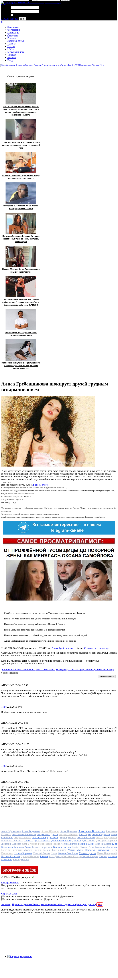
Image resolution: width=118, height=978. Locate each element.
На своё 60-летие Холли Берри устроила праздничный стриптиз (21, 270)
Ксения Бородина (42, 846)
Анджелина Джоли (47, 834)
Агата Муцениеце (11, 831)
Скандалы (12, 35)
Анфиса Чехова (22, 837)
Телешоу (11, 54)
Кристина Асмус (22, 847)
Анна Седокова (101, 834)
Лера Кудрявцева (98, 847)
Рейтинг (11, 57)
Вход (10, 60)
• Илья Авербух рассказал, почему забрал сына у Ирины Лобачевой (34, 624)
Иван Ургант (53, 843)
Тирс (4, 706)
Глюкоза (28, 840)
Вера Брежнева (68, 837)
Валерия (54, 837)
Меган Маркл (75, 850)
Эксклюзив (13, 27)
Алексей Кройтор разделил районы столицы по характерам (21, 333)
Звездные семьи (15, 41)
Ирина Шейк (87, 843)
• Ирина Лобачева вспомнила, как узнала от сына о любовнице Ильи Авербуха (39, 619)
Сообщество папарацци (96, 648)
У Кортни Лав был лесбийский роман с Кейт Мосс (28, 669)
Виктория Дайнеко (106, 837)
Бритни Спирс (40, 837)
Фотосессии (13, 29)
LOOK (10, 49)
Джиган (77, 840)
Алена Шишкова (50, 831)
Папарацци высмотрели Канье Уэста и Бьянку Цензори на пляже (20, 207)
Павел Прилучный (107, 853)
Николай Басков (41, 853)
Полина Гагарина (10, 856)
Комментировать (106, 676)
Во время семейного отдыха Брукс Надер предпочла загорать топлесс (21, 176)
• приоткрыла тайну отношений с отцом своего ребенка (39, 641)
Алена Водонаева (31, 831)
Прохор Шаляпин (30, 856)
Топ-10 (11, 46)
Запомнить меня (22, 15)
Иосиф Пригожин (70, 843)
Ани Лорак (85, 834)
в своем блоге (40, 484)
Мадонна (112, 847)
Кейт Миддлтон (103, 843)
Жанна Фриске (38, 843)
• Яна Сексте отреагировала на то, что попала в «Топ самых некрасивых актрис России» (44, 613)
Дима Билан (88, 840)
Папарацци (13, 32)
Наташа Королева (23, 853)
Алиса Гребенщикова (63, 648)
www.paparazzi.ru (10, 882)
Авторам (5, 904)
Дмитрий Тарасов (106, 840)
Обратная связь (9, 893)
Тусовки (11, 43)
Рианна (44, 856)
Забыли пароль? (9, 18)
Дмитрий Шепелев (11, 843)
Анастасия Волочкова (92, 831)
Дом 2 (25, 843)
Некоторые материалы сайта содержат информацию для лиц (67, 904)
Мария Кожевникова (54, 850)
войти (22, 19)
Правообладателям (22, 904)
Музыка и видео (15, 52)
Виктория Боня (86, 837)
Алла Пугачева (68, 831)
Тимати (103, 856)
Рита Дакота (55, 856)
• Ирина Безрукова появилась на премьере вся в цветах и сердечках (34, 630)
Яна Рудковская (21, 859)
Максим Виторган (11, 850)
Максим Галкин (32, 850)
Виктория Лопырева (12, 840)
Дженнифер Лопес (61, 840)
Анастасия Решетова (24, 834)
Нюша (54, 853)
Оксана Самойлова (68, 853)
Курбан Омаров (80, 847)
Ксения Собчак (62, 846)
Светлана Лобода (71, 856)
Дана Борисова (42, 840)
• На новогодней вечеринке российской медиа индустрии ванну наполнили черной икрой (45, 635)
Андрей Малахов (68, 834)
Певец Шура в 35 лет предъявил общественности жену (85, 669)
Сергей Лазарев (89, 856)
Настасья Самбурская (97, 850)
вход (3, 4)
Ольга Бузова (87, 853)
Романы (11, 38)
